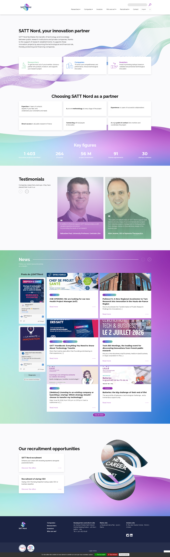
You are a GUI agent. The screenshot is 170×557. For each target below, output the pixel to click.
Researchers (75, 9)
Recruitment (124, 9)
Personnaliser (124, 554)
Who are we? (110, 9)
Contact (135, 9)
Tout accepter (101, 554)
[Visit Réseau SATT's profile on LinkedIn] (23, 305)
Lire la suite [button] (25, 312)
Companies (88, 9)
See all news (99, 415)
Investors (100, 9)
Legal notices (93, 551)
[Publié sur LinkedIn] (43, 317)
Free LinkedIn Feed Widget (32, 379)
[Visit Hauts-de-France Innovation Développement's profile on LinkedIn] (23, 353)
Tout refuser (113, 554)
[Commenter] (23, 321)
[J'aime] (21, 321)
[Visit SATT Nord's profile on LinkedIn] (21, 316)
